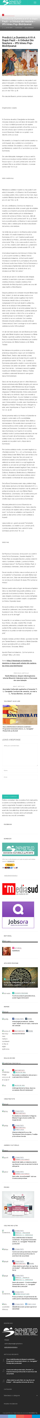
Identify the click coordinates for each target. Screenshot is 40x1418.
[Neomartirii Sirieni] (6, 1040)
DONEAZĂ (10, 861)
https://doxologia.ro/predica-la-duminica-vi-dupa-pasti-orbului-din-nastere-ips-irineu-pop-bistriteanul (19, 663)
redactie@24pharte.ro (10, 875)
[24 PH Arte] (11, 2)
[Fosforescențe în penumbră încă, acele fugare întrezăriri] (6, 993)
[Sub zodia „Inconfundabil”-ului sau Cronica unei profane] (5, 1172)
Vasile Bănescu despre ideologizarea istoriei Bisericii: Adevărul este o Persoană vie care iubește (20, 678)
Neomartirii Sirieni (18, 1033)
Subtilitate (16, 951)
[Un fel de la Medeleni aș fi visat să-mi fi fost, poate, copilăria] (20, 977)
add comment (29, 27)
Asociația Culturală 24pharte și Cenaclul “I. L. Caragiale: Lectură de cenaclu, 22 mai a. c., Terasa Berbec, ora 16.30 (20, 691)
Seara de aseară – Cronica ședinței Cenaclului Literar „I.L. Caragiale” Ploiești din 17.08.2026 (24, 1284)
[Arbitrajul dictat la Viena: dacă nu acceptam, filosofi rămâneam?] (4, 1085)
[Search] (30, 2)
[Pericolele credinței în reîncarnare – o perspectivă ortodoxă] (6, 1075)
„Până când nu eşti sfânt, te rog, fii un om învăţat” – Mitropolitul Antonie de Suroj (25, 1268)
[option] (20, 718)
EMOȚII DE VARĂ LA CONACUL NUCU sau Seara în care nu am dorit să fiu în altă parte (25, 1164)
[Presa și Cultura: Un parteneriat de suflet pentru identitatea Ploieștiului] (6, 1293)
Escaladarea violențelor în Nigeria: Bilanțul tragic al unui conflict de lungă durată (24, 1118)
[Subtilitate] (6, 951)
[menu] (35, 2)
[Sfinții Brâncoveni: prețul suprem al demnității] (6, 1307)
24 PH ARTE (9, 27)
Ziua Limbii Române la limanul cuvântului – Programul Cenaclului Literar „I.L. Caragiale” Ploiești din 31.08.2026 (18, 729)
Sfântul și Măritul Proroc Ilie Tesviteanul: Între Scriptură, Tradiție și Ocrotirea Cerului (25, 1134)
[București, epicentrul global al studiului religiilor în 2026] (5, 1150)
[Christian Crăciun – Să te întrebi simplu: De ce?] (11, 1063)
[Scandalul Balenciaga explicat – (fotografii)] (6, 941)
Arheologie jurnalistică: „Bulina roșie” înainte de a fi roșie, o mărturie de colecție (25, 1023)
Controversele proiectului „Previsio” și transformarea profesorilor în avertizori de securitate (25, 1254)
